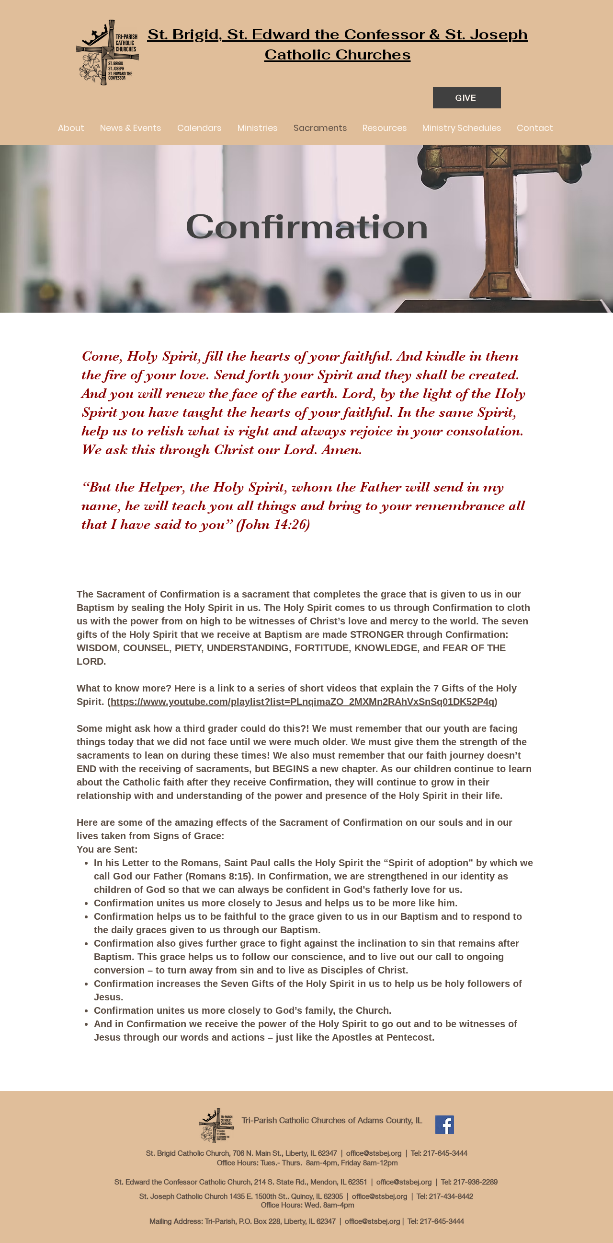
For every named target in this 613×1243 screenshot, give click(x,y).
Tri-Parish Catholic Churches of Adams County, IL (332, 1120)
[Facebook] (444, 1124)
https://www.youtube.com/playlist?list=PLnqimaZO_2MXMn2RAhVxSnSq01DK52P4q (302, 701)
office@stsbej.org (374, 1153)
